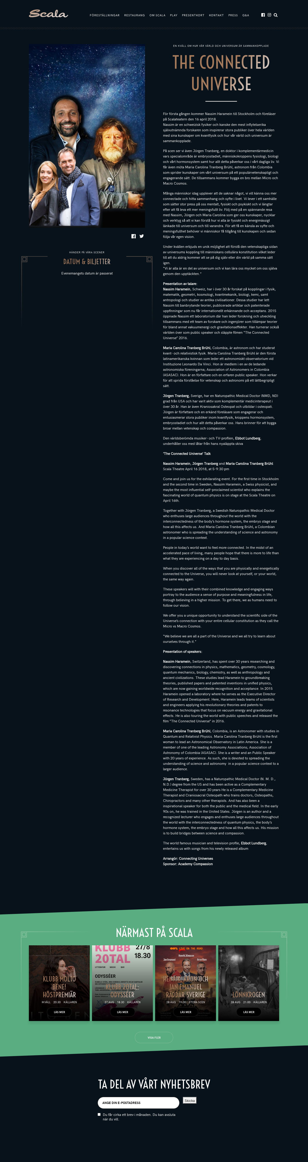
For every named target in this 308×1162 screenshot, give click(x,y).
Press (233, 15)
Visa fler (154, 1037)
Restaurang (134, 15)
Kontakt (216, 15)
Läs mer (59, 1012)
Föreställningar (105, 15)
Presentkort (193, 15)
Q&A (245, 15)
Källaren (70, 1002)
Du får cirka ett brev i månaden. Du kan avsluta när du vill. (139, 1117)
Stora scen (197, 1002)
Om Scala (157, 15)
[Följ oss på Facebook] (263, 14)
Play (173, 15)
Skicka (190, 1100)
